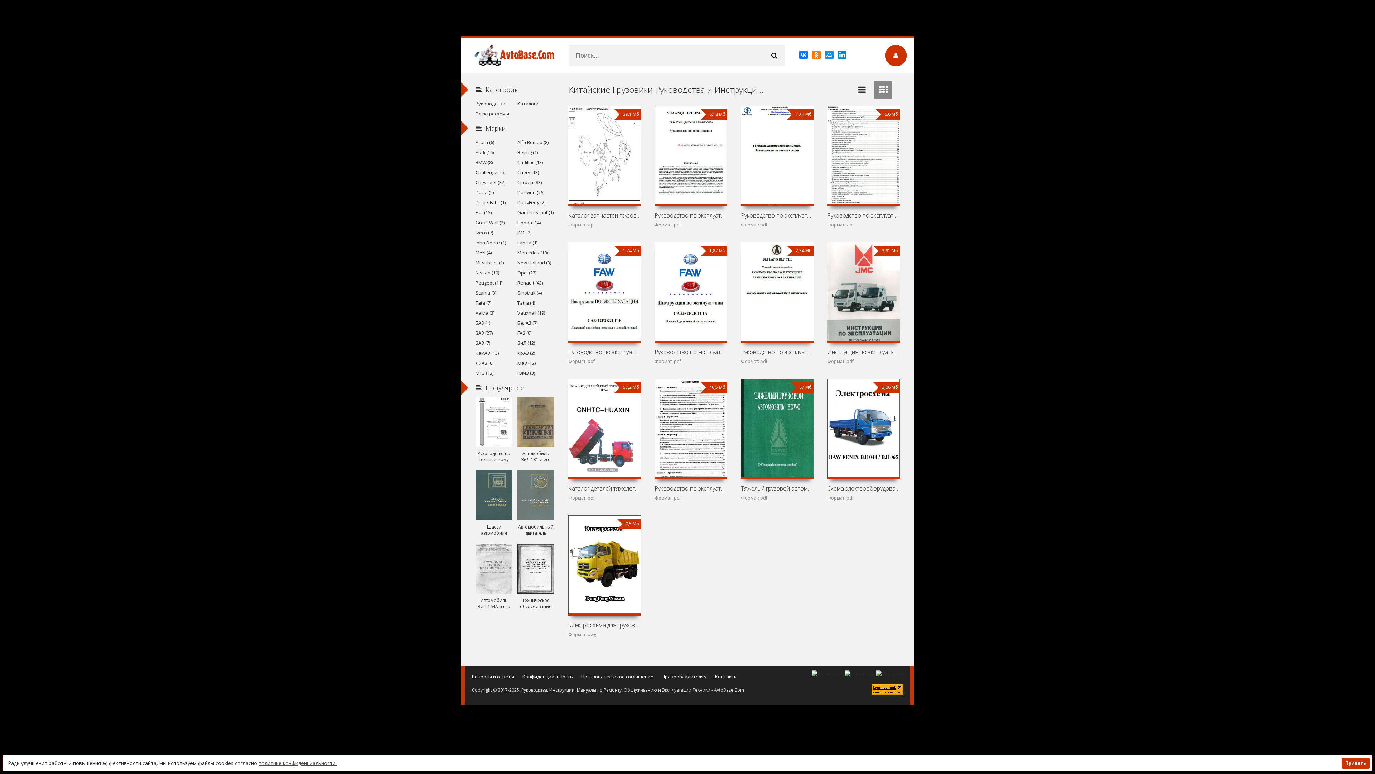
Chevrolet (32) (490, 182)
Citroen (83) (529, 182)
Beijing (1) (527, 152)
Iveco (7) (484, 232)
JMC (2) (524, 232)
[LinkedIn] (843, 56)
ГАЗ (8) (524, 333)
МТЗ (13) (484, 373)
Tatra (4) (526, 303)
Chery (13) (528, 172)
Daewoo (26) (530, 192)
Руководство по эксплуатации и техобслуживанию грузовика (777, 352)
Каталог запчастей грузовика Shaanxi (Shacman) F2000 (604, 215)
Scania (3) (486, 293)
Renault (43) (530, 283)
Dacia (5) (485, 192)
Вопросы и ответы (493, 676)
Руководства (490, 103)
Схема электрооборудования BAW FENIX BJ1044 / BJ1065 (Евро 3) (863, 488)
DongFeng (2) (531, 202)
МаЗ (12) (526, 363)
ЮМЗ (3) (526, 373)
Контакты (726, 676)
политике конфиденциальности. (298, 763)
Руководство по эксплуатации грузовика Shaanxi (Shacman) (691, 215)
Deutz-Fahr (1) (491, 202)
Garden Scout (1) (535, 212)
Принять (1355, 763)
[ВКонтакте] (804, 56)
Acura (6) (485, 142)
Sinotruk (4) (529, 293)
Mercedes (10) (532, 252)
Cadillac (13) (530, 162)
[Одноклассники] (817, 56)
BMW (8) (484, 162)
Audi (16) (485, 152)
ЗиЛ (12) (526, 343)
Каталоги (528, 103)
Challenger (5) (490, 172)
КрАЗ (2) (526, 353)
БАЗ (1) (483, 323)
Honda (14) (529, 222)
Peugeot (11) (489, 283)
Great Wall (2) (490, 222)
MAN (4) (484, 252)
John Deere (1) (491, 242)
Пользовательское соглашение (617, 676)
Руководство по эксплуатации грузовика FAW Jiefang (604, 352)
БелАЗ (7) (527, 323)
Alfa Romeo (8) (533, 142)
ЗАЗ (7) (483, 343)
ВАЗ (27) (484, 333)
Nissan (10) (487, 272)
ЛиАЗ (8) (484, 363)
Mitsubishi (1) (490, 262)
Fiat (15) (484, 212)
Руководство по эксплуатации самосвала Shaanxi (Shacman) (863, 215)
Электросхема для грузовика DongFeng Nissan (604, 625)
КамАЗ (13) (487, 353)
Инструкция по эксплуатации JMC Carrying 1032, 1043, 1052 (863, 352)
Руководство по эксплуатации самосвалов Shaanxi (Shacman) (777, 215)
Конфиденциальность (547, 676)
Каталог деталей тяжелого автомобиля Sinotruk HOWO (604, 488)
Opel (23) (526, 272)
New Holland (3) (534, 262)
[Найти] (774, 55)
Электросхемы (492, 113)
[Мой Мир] (830, 56)
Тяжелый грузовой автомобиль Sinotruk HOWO (777, 488)
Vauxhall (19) (531, 313)
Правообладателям (684, 676)
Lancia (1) (527, 242)
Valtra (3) (485, 313)
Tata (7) (483, 303)
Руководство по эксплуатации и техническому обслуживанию (691, 488)
